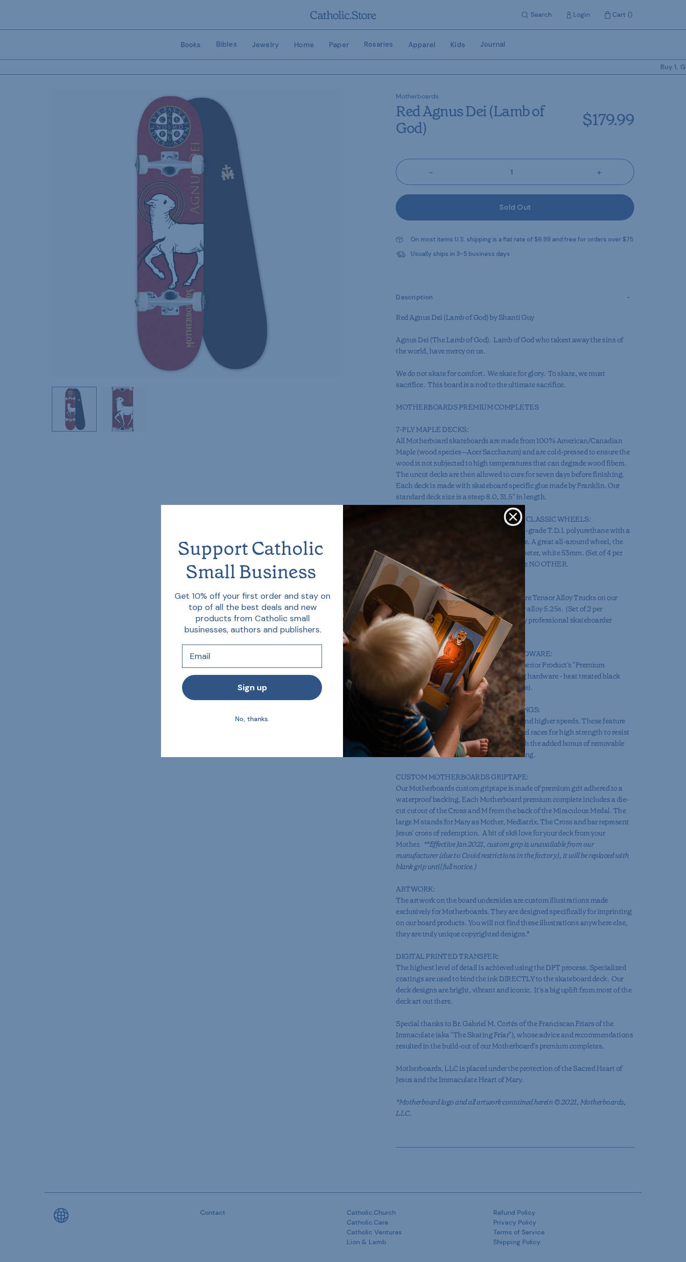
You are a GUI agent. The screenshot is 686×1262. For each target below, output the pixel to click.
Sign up (252, 687)
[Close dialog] (513, 517)
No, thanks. (252, 719)
